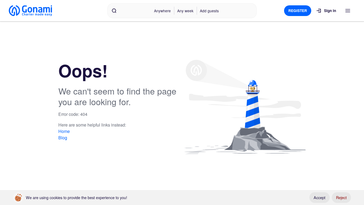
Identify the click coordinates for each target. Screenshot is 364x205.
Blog (62, 138)
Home (64, 131)
